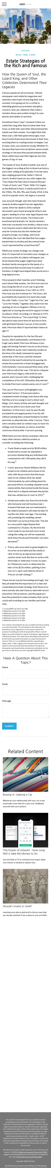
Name (5, 667)
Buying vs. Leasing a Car (17, 794)
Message (6, 700)
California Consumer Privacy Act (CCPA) (32, 1152)
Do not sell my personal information (29, 1157)
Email (5, 684)
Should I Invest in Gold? (17, 906)
